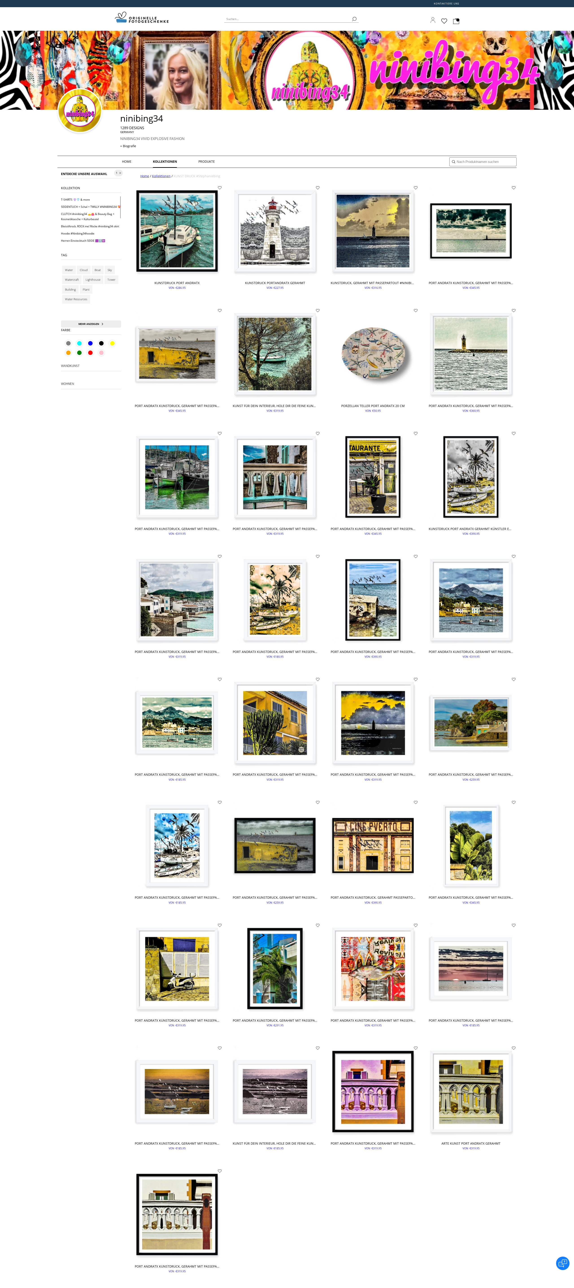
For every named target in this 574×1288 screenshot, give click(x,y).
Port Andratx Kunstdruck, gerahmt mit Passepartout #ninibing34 (471, 283)
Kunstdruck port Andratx (177, 283)
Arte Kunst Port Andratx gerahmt (470, 1143)
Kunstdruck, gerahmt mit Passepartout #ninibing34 (373, 283)
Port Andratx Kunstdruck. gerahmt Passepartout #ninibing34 (373, 897)
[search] (354, 19)
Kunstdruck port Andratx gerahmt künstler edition (471, 529)
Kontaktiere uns (446, 3)
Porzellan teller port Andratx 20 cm (373, 406)
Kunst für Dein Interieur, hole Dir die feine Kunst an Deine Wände (275, 406)
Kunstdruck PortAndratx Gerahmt (275, 283)
